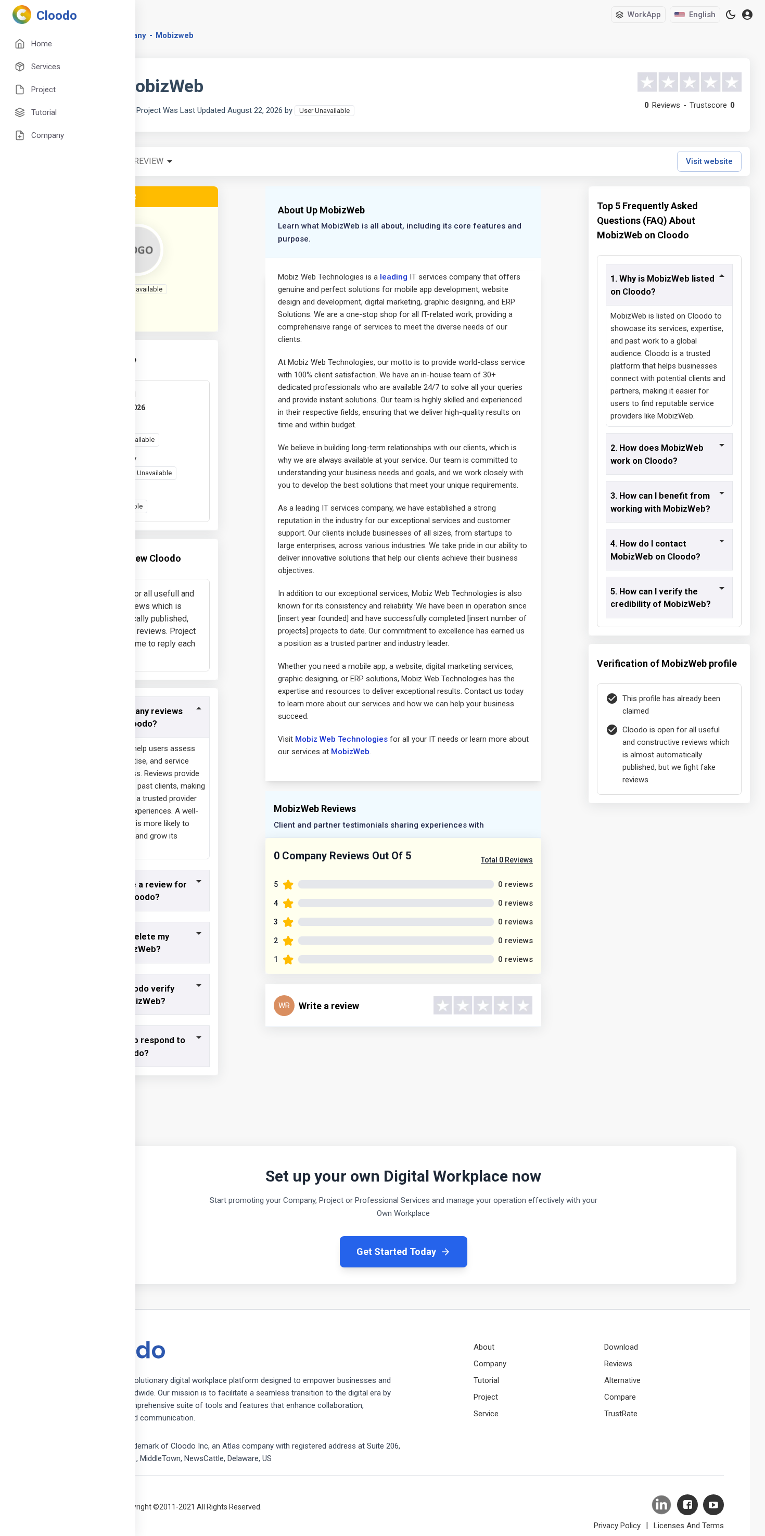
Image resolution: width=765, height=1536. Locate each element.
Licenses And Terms (689, 1525)
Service (486, 1413)
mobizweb (175, 35)
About (484, 1347)
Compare (620, 1397)
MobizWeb (350, 751)
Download (621, 1347)
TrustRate (621, 1413)
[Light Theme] (730, 14)
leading (393, 277)
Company (490, 1363)
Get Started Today (396, 1251)
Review (148, 161)
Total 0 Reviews (507, 860)
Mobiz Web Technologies (341, 739)
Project (486, 1397)
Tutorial (486, 1380)
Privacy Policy (617, 1525)
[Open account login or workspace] (747, 14)
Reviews (618, 1363)
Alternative (622, 1380)
